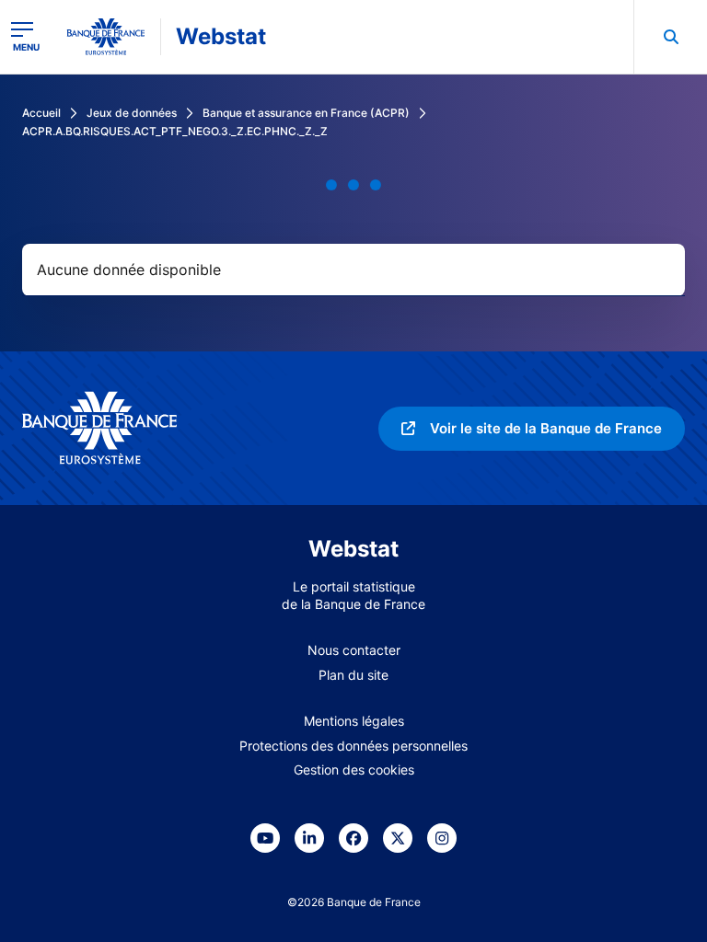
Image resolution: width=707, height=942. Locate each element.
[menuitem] (670, 37)
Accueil (41, 113)
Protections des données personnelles (353, 745)
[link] (531, 429)
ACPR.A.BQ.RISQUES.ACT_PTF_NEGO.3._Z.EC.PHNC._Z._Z (175, 131)
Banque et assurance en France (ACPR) (306, 113)
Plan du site (353, 675)
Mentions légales (354, 721)
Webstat (221, 36)
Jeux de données (132, 113)
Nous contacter (353, 650)
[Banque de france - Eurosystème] (106, 37)
